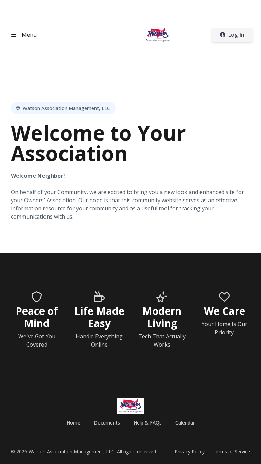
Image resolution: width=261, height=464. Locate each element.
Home (73, 422)
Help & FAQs (148, 422)
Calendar (185, 422)
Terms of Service (231, 451)
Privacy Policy (190, 451)
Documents (107, 422)
